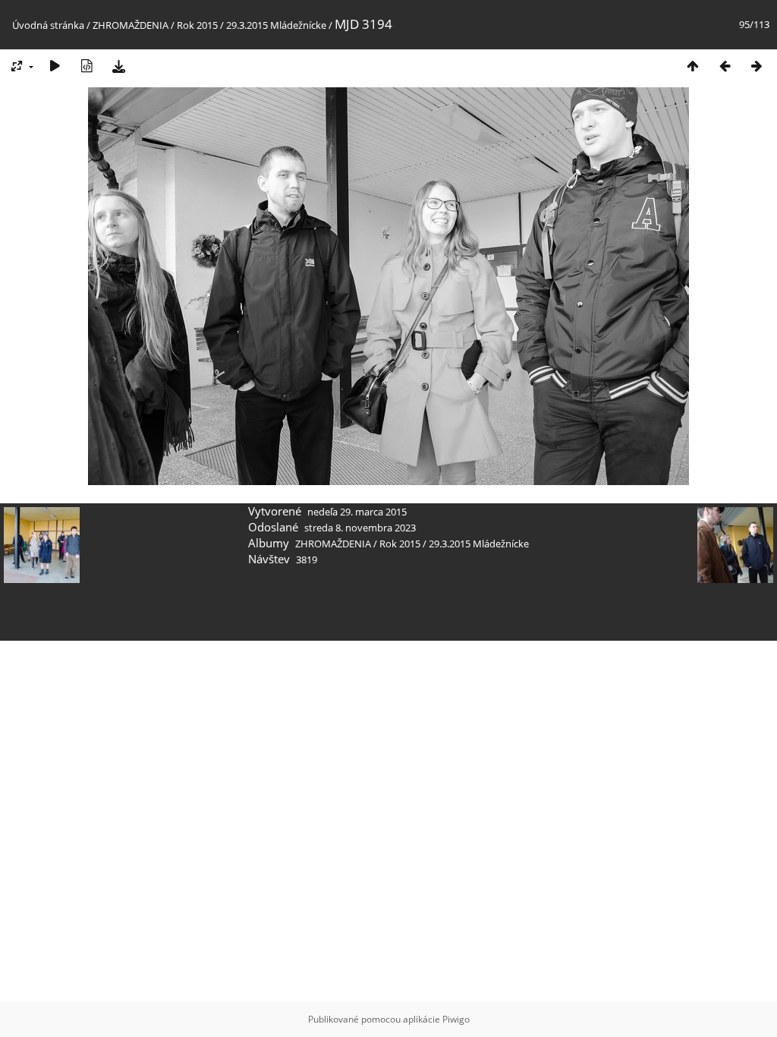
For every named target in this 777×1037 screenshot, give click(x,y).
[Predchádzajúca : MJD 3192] (725, 65)
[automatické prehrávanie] (55, 65)
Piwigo (456, 1019)
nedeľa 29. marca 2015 (357, 511)
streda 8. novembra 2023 (360, 527)
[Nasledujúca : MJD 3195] (756, 65)
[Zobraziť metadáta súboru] (86, 65)
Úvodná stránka (48, 25)
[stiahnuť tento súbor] (118, 65)
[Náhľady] (693, 65)
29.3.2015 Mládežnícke (276, 25)
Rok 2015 (197, 25)
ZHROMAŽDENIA (130, 25)
